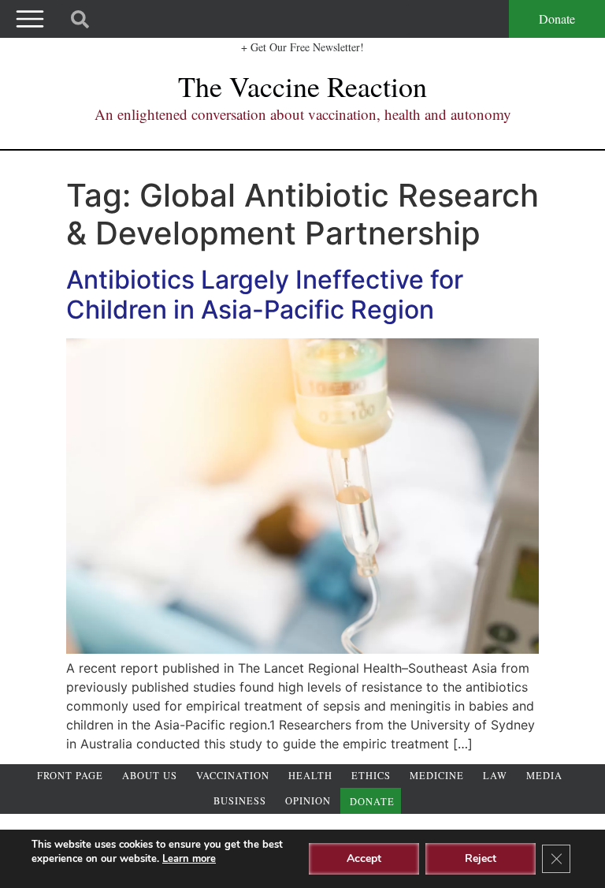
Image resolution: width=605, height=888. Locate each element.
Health (310, 775)
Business (239, 801)
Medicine (437, 775)
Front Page (70, 775)
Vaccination (232, 775)
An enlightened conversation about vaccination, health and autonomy (303, 114)
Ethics (371, 775)
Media (544, 775)
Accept (364, 858)
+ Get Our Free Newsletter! (302, 46)
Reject (480, 858)
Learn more (189, 859)
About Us (149, 775)
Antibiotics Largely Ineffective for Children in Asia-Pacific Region (264, 294)
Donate (557, 18)
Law (495, 775)
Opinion (308, 801)
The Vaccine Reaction (302, 86)
